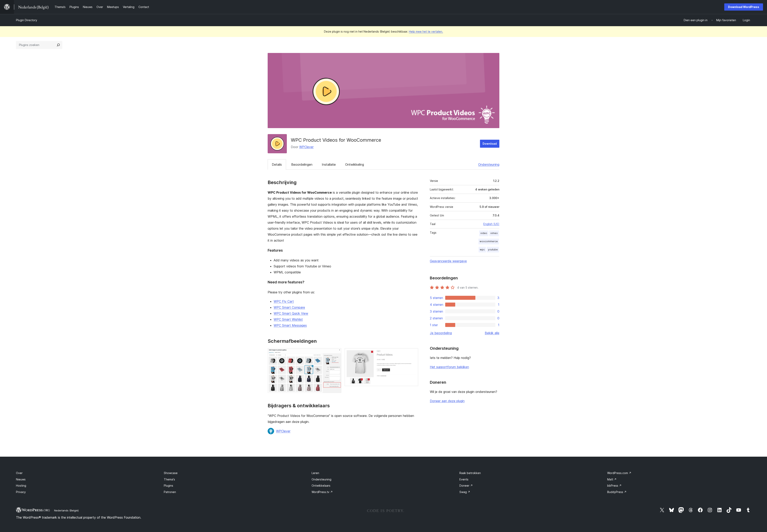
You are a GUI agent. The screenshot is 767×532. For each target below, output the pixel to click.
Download (490, 143)
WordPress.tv (322, 492)
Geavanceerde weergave (448, 261)
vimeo (494, 233)
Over (19, 473)
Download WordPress (743, 7)
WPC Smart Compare (289, 307)
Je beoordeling (441, 333)
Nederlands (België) (66, 510)
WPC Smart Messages (290, 325)
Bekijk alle (492, 333)
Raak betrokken (470, 473)
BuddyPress (617, 492)
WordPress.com (619, 473)
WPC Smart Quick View (291, 313)
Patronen (170, 492)
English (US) (491, 224)
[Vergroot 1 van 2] (336, 354)
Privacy (21, 492)
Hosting (21, 485)
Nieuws (21, 479)
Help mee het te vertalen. (426, 31)
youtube (493, 249)
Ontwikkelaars (321, 485)
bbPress (614, 485)
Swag (464, 492)
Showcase (171, 473)
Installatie (329, 164)
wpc (482, 249)
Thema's (169, 479)
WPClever (306, 147)
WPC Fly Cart (284, 301)
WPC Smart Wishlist (288, 319)
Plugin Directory (26, 20)
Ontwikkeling (354, 164)
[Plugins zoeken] (58, 45)
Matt (612, 479)
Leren (315, 473)
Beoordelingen (301, 164)
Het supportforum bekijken (449, 367)
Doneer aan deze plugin (447, 401)
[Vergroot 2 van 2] (413, 354)
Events (463, 479)
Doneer (466, 485)
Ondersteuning (488, 164)
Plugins (168, 485)
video (483, 233)
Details (277, 164)
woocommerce (489, 241)
